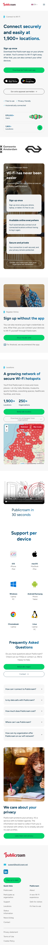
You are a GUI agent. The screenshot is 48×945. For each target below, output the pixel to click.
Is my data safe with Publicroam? (20, 700)
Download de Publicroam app (24, 70)
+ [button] (6, 426)
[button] (35, 4)
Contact (22, 674)
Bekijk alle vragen (24, 667)
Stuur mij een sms (24, 338)
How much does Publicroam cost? (20, 711)
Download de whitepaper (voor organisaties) (23, 419)
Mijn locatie (37, 427)
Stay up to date (12, 880)
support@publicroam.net (18, 865)
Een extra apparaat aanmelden (22, 91)
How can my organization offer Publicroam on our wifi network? (19, 734)
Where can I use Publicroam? (18, 722)
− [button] (6, 430)
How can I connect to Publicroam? (20, 689)
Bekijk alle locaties (24, 412)
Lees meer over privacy (24, 836)
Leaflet (22, 463)
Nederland (24, 427)
